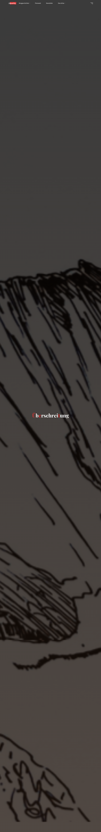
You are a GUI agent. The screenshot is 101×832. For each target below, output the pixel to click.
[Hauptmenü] (91, 3)
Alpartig (12, 3)
